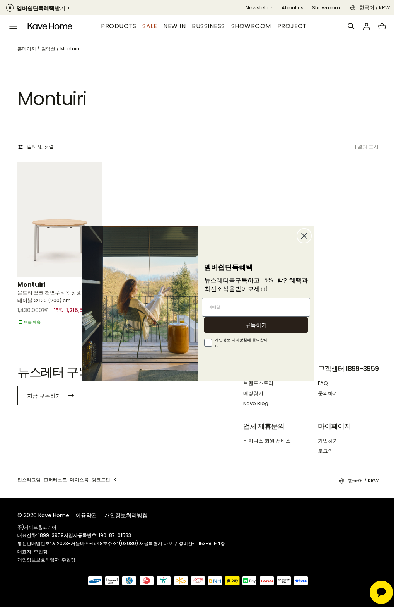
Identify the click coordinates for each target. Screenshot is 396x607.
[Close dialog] (301, 236)
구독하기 (253, 325)
